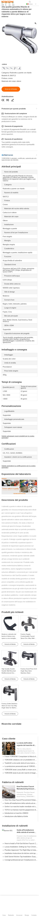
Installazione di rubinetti (15, 825)
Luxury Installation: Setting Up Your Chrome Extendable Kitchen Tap (21, 847)
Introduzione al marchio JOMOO (16, 813)
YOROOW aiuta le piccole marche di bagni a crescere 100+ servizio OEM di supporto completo (21, 773)
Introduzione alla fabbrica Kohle (16, 816)
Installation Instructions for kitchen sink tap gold (21, 853)
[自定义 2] (9, 4)
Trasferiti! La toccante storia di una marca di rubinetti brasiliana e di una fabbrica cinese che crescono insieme (21, 763)
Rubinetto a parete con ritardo (21, 73)
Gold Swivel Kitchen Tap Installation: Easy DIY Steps (21, 856)
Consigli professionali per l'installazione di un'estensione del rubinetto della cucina (21, 860)
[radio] (3, 68)
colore (4, 64)
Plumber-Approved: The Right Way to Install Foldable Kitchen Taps (21, 850)
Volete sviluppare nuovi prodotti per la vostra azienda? (18, 437)
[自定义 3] (13, 4)
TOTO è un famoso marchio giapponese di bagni (21, 810)
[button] (1, 802)
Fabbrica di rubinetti (13, 782)
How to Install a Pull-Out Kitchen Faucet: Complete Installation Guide (21, 843)
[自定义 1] (2, 4)
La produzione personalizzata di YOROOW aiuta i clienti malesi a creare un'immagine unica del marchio (21, 766)
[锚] (6, 4)
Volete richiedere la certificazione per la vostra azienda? (18, 466)
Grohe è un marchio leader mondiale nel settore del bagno (21, 806)
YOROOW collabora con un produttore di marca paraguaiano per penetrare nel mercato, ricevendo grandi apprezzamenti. (21, 760)
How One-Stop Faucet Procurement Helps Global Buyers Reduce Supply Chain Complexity (21, 800)
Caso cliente (8, 738)
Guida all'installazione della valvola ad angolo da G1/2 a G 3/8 (21, 803)
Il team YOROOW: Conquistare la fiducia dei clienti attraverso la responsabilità (21, 756)
